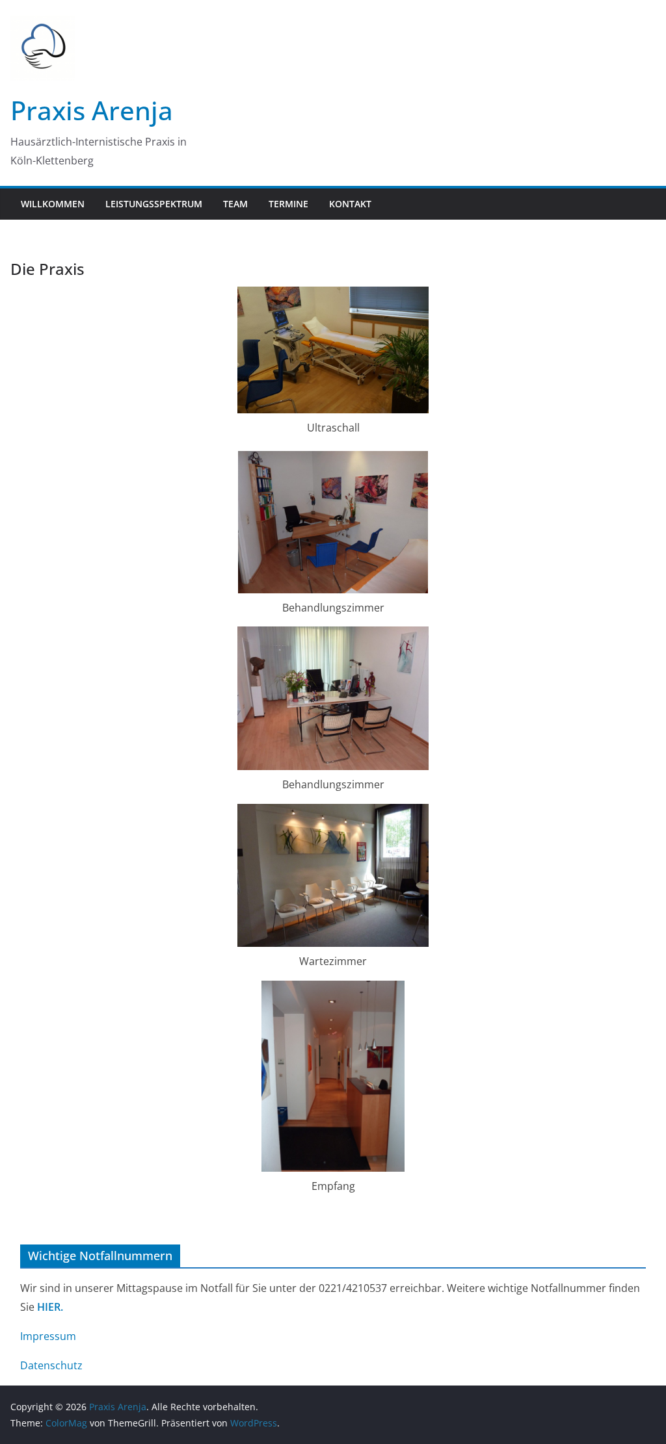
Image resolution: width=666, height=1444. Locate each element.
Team (235, 204)
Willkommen (53, 204)
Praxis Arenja (91, 110)
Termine (288, 204)
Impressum (48, 1336)
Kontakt (350, 204)
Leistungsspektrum (153, 204)
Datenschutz (51, 1365)
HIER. (50, 1307)
